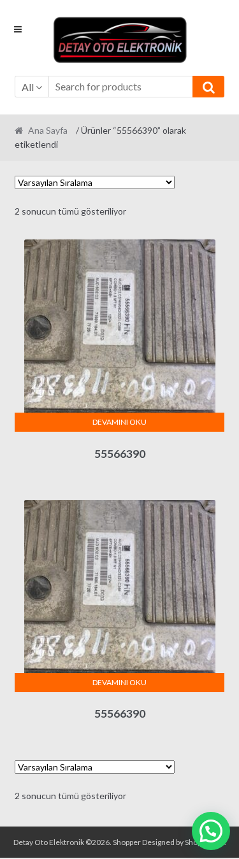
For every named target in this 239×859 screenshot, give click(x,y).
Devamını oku (119, 422)
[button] (211, 831)
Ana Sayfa (48, 130)
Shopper (127, 842)
